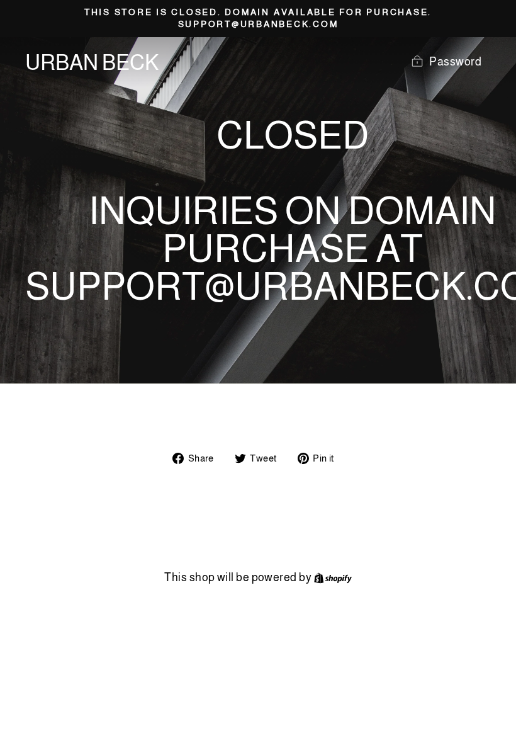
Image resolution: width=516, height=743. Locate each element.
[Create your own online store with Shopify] (333, 577)
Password (455, 61)
